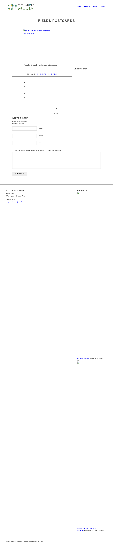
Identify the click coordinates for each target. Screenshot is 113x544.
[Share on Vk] (26, 90)
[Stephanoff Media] (20, 6)
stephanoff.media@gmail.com (15, 202)
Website (41, 143)
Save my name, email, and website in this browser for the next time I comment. (38, 150)
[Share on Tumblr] (26, 86)
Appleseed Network (83, 358)
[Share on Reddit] (26, 93)
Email (41, 136)
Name (41, 128)
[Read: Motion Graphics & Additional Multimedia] (79, 363)
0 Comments (41, 74)
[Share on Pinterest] (26, 79)
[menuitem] (79, 6)
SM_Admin (53, 74)
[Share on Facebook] (72, 71)
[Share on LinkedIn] (26, 82)
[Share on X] (72, 75)
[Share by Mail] (26, 97)
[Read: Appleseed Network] (79, 194)
